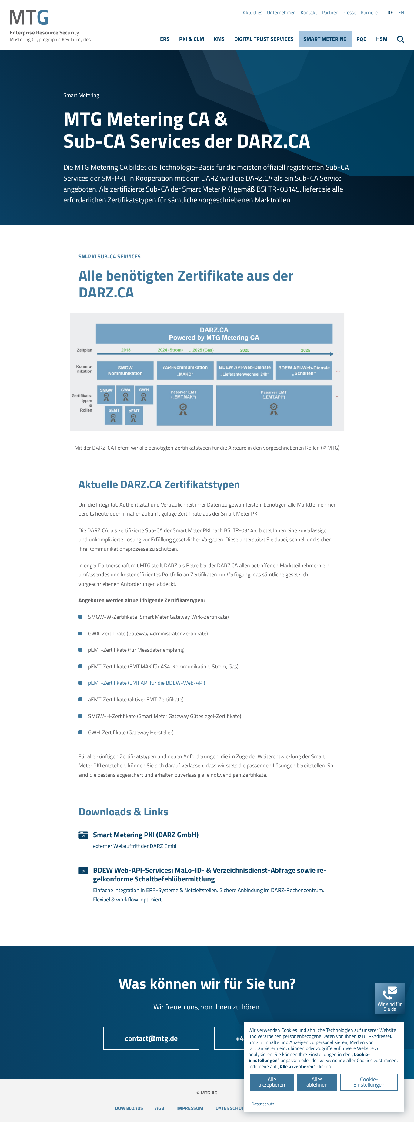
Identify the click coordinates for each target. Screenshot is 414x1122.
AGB (159, 1108)
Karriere (369, 12)
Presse (349, 12)
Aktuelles (252, 12)
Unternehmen (281, 12)
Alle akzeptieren (272, 1082)
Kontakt (309, 12)
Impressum (189, 1108)
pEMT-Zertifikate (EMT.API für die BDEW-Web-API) (146, 683)
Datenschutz (231, 1108)
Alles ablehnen (317, 1082)
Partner (330, 12)
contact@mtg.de (151, 1038)
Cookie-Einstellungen (369, 1082)
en (401, 12)
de (390, 12)
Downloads (129, 1108)
